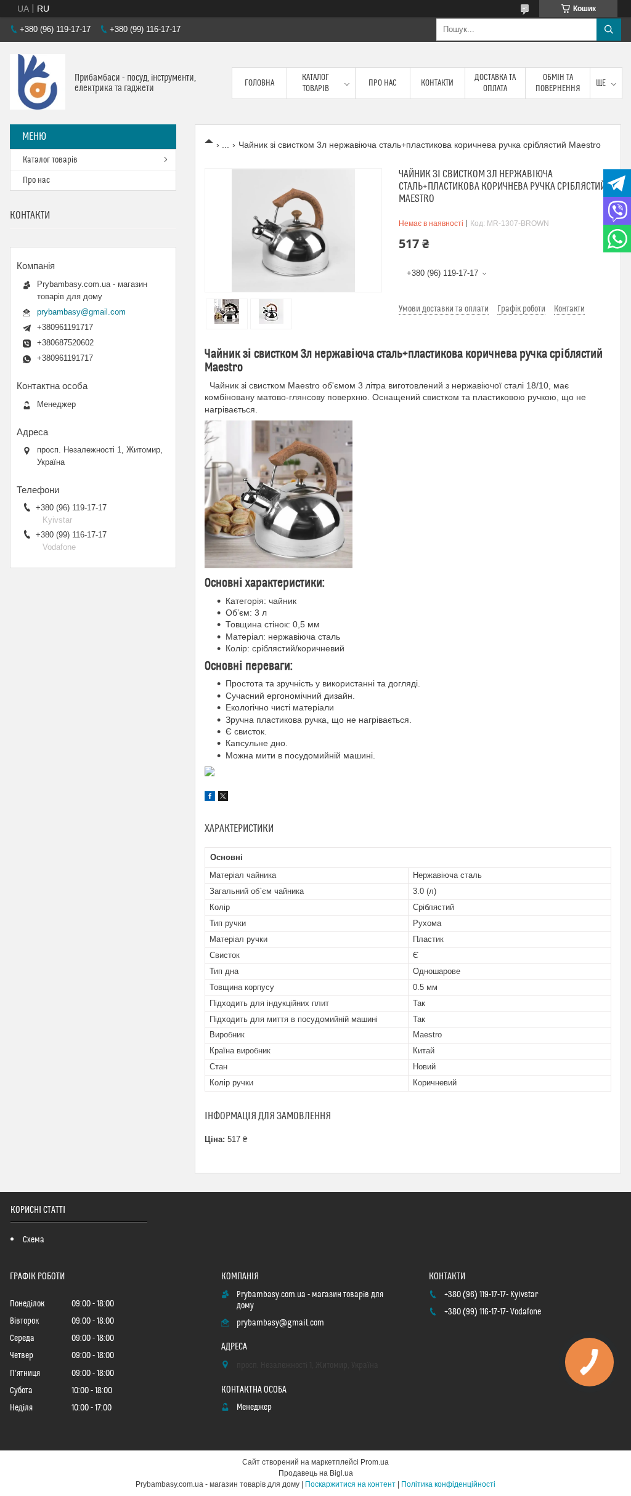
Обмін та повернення (557, 83)
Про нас (382, 83)
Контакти (437, 83)
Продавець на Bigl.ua (316, 1473)
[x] (223, 798)
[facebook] (210, 798)
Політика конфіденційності (448, 1484)
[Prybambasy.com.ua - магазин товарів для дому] (37, 83)
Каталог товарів (315, 83)
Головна (259, 83)
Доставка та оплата (495, 83)
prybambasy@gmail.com (81, 311)
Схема (33, 1240)
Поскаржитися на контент (350, 1484)
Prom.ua (374, 1462)
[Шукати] (608, 29)
